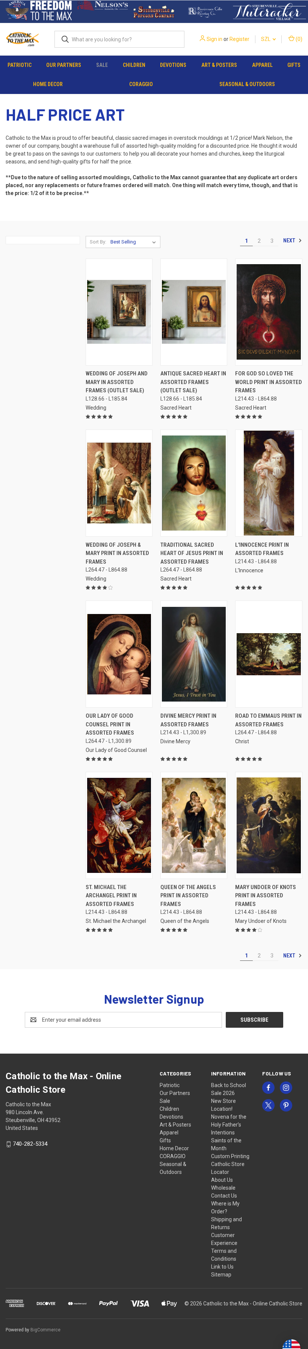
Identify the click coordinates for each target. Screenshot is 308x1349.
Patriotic (20, 65)
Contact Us (224, 1196)
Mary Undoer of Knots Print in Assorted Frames (265, 895)
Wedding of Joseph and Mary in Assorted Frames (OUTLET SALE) (117, 382)
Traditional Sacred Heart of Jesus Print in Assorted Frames (191, 553)
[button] (38, 11)
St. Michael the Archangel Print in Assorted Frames (111, 895)
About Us (222, 1180)
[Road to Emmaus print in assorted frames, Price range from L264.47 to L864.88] (268, 654)
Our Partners (63, 65)
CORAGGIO (141, 84)
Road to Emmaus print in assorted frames (268, 720)
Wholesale (223, 1188)
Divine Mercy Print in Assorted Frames (188, 720)
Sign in (214, 39)
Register (239, 39)
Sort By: (98, 242)
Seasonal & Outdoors (247, 84)
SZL (266, 39)
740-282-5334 (30, 1143)
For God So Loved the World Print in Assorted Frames (268, 382)
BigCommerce (45, 1329)
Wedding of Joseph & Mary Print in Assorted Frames (117, 553)
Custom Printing (230, 1156)
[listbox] (134, 242)
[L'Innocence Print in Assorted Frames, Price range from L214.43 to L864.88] (268, 483)
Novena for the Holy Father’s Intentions (228, 1125)
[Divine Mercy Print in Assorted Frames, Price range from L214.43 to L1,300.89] (194, 654)
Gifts (293, 65)
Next (289, 240)
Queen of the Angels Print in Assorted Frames (188, 895)
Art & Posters (219, 65)
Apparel (262, 65)
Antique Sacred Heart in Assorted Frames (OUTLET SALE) (193, 382)
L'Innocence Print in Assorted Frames (262, 549)
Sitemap (221, 1275)
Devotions (173, 65)
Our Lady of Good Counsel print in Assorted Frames (110, 724)
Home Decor (48, 84)
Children (134, 65)
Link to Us (222, 1267)
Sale (102, 65)
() (298, 39)
